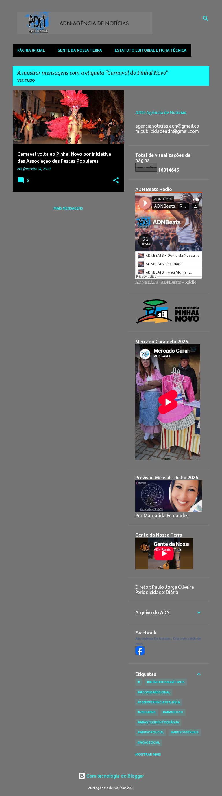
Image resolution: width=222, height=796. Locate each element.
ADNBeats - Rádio (179, 282)
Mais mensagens (68, 208)
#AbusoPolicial (151, 732)
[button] (115, 181)
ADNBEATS (146, 282)
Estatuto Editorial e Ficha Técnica (150, 50)
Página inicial (31, 50)
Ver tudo (26, 80)
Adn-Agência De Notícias (153, 638)
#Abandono (173, 712)
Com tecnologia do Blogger (114, 776)
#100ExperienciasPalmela (159, 702)
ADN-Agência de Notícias (160, 112)
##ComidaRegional (154, 692)
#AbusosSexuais (185, 732)
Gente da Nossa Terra (80, 50)
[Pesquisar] (205, 18)
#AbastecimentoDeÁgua (158, 722)
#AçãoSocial (149, 742)
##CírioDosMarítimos (166, 682)
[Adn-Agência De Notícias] (140, 653)
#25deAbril (147, 712)
